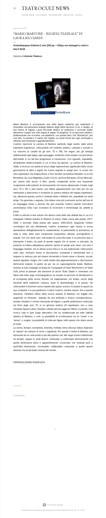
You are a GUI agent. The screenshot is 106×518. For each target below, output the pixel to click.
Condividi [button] (17, 386)
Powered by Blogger (55, 505)
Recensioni (55, 15)
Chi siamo (41, 15)
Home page (28, 15)
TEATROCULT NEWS (45, 8)
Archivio (68, 15)
